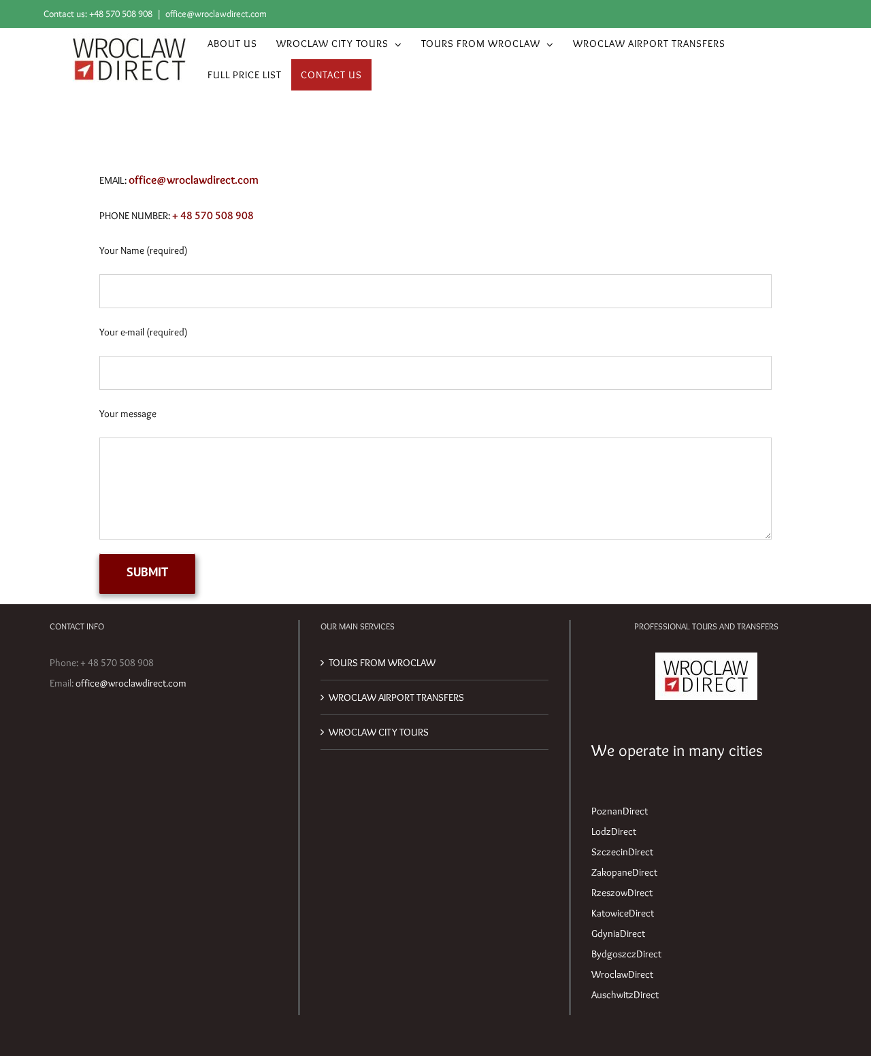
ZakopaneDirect (624, 872)
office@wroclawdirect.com (216, 13)
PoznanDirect (619, 811)
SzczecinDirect (622, 852)
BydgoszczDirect (626, 954)
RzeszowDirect (622, 893)
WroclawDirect (622, 974)
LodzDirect (613, 831)
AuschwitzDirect (625, 995)
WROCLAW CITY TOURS (379, 732)
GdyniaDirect (618, 933)
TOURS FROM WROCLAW (382, 663)
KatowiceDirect (622, 913)
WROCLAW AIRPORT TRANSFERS (396, 697)
